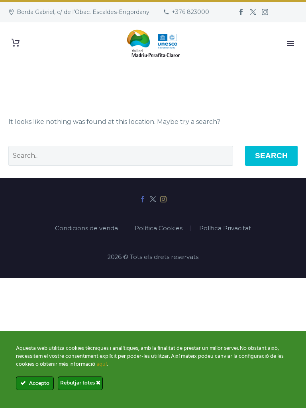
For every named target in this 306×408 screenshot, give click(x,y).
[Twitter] (253, 12)
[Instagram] (265, 12)
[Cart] (15, 43)
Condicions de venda (86, 228)
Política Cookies (158, 228)
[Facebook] (241, 12)
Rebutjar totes (78, 383)
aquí (101, 364)
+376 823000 (190, 12)
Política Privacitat (225, 228)
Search (271, 155)
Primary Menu (290, 43)
